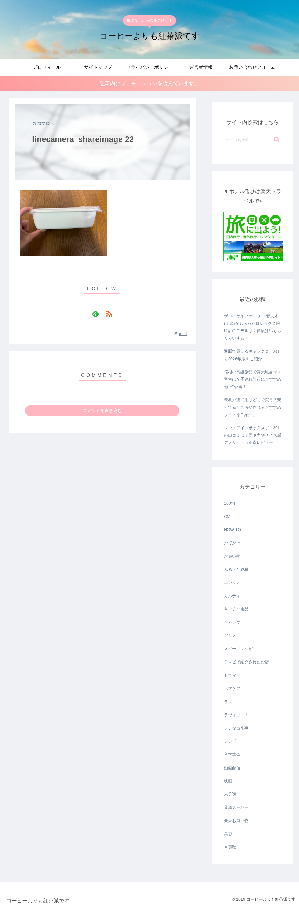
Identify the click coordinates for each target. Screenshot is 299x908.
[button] (277, 139)
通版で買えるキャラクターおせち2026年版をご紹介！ (252, 355)
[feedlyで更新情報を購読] (95, 314)
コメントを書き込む (102, 410)
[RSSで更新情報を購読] (109, 314)
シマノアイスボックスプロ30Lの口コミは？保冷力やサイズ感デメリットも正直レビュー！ (252, 435)
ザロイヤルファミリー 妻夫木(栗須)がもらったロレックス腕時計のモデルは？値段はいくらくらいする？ (252, 327)
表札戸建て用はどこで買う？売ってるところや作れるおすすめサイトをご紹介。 (252, 407)
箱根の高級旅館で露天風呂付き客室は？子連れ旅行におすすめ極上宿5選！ (252, 379)
